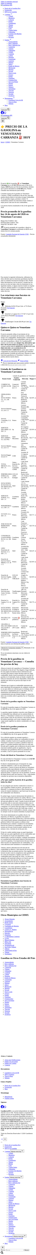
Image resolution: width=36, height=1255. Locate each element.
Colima (10, 55)
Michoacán (11, 68)
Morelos (10, 69)
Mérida (10, 27)
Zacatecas (11, 96)
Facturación (8, 10)
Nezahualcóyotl (9, 945)
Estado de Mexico (13, 66)
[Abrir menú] (3, 121)
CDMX (10, 16)
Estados (7, 1177)
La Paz (7, 938)
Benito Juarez (9, 922)
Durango (11, 57)
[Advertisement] (18, 163)
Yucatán (10, 94)
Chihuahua (11, 32)
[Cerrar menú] (1, 1142)
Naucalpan (8, 943)
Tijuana (10, 25)
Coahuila (11, 54)
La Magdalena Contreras (12, 936)
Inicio (2, 142)
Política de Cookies (10, 1063)
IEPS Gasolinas (9, 1074)
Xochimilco (8, 954)
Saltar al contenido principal (9, 1)
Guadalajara (12, 23)
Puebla (10, 21)
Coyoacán (8, 924)
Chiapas (10, 48)
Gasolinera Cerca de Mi (15, 100)
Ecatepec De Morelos (15, 34)
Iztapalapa (8, 935)
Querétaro (11, 78)
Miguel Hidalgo (9, 940)
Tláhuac (7, 949)
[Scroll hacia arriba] (2, 1140)
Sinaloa (10, 83)
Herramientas (9, 1236)
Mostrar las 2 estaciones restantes (11, 648)
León (10, 28)
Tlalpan (7, 952)
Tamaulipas (11, 89)
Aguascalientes (13, 41)
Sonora (10, 85)
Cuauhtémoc (8, 928)
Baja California (13, 43)
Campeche (11, 47)
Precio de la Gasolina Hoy (13, 8)
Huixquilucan (9, 931)
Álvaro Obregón (10, 919)
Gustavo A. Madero (11, 929)
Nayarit (10, 71)
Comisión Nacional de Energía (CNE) (17, 234)
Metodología (8, 1096)
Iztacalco (7, 933)
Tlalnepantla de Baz (11, 950)
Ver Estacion (11, 308)
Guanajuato (11, 59)
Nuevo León (12, 73)
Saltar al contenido (6, 3)
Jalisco (10, 64)
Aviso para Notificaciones (12, 1060)
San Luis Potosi (13, 82)
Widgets (10, 103)
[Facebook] (2, 113)
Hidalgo (10, 62)
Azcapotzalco (9, 921)
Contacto (7, 1065)
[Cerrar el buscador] (3, 1247)
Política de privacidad (11, 1061)
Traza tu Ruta (12, 102)
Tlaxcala (11, 90)
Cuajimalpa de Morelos (12, 926)
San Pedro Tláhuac (10, 947)
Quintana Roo (12, 80)
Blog (6, 105)
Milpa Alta (8, 942)
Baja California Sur (14, 45)
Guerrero (11, 61)
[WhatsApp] (5, 113)
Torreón (10, 35)
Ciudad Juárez (12, 30)
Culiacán (11, 20)
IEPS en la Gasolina (11, 12)
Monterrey (11, 18)
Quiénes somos (9, 1098)
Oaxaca (10, 75)
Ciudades (7, 1151)
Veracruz (11, 92)
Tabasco (10, 87)
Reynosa (11, 37)
